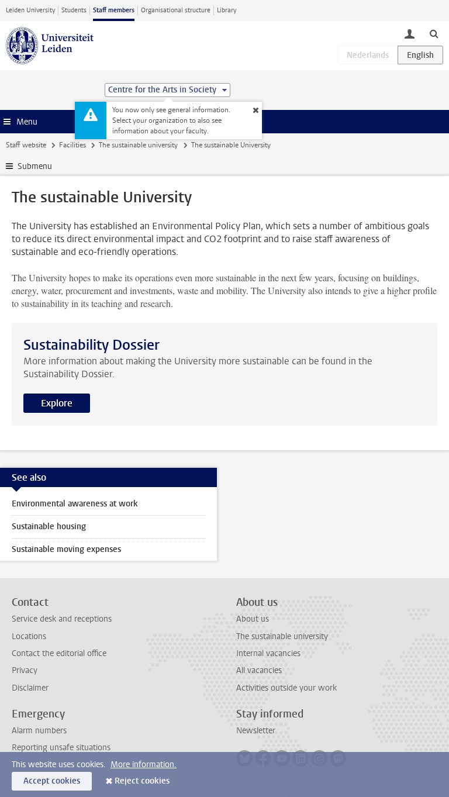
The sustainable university (138, 145)
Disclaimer (30, 688)
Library (226, 10)
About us (252, 619)
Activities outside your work (286, 688)
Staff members (113, 10)
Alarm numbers (39, 730)
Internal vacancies (268, 653)
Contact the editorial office (59, 653)
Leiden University (30, 10)
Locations (29, 636)
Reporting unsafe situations (61, 747)
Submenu (35, 166)
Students (74, 10)
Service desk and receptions (62, 619)
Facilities (72, 145)
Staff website (26, 145)
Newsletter (255, 730)
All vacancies (259, 670)
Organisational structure (175, 10)
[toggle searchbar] (433, 33)
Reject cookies (142, 780)
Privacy (24, 670)
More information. (143, 764)
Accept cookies (51, 780)
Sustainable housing (49, 526)
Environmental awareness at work (75, 503)
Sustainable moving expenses (66, 549)
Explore (56, 403)
